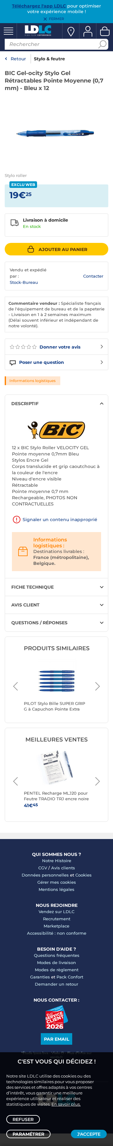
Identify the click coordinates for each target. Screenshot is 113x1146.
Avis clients (63, 867)
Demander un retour (56, 984)
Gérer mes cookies (56, 882)
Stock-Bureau (24, 282)
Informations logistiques (32, 380)
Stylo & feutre (49, 59)
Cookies (83, 874)
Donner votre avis (59, 347)
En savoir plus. (66, 1104)
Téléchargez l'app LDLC (39, 6)
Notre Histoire (56, 860)
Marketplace (56, 925)
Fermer (56, 19)
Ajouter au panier (63, 249)
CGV (42, 867)
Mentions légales (56, 889)
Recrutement (56, 918)
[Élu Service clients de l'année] (56, 1027)
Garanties (40, 976)
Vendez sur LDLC (56, 911)
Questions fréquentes (56, 955)
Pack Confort (69, 976)
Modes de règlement (56, 969)
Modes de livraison (56, 962)
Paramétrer (28, 1134)
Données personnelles (45, 874)
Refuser (23, 1119)
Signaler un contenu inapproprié (60, 519)
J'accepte (88, 1134)
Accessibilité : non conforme (56, 933)
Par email (56, 1039)
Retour (18, 59)
